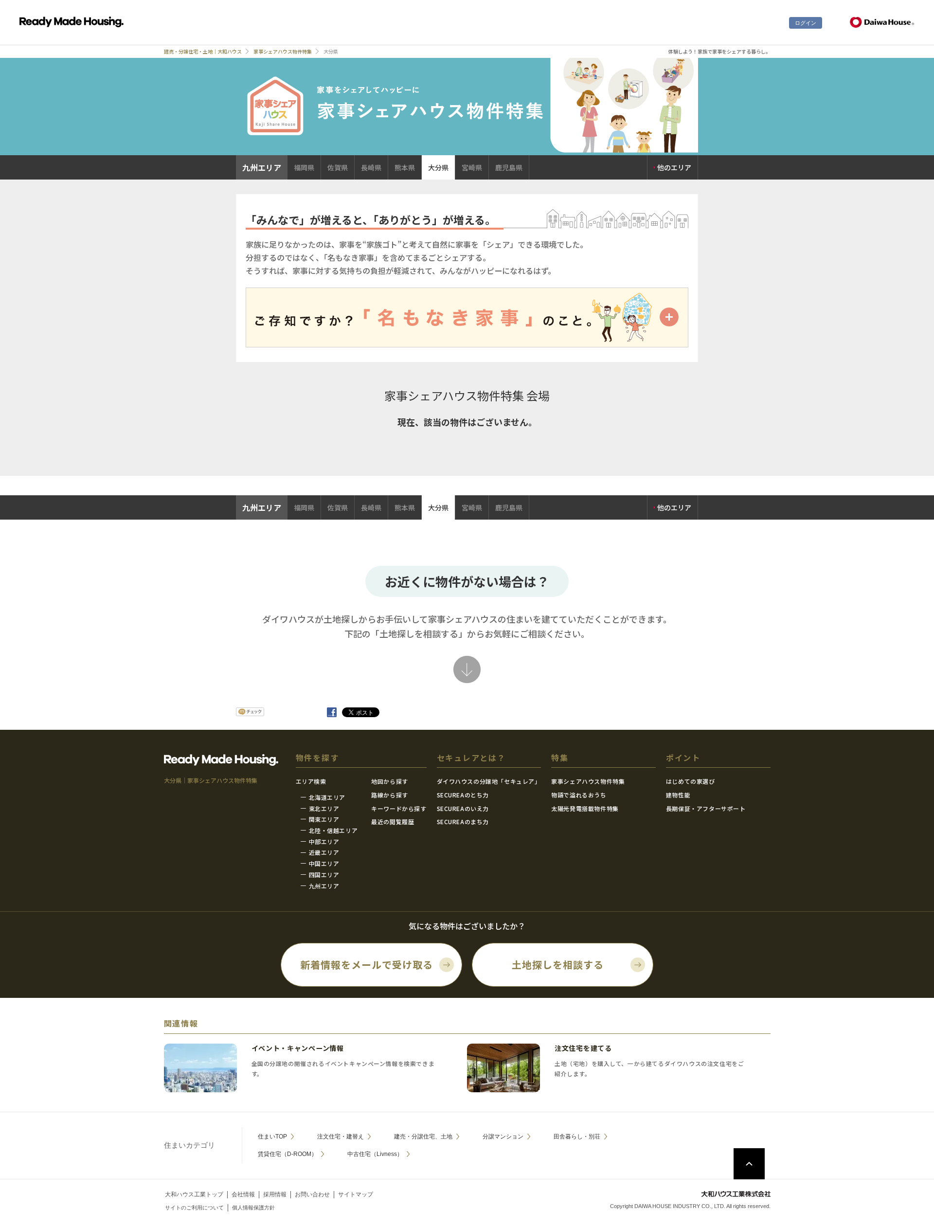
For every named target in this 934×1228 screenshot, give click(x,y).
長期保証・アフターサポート (706, 808)
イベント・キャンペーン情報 (297, 1048)
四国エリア (324, 874)
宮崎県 (472, 167)
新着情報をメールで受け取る (366, 964)
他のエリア (674, 167)
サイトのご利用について (194, 1207)
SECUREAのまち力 (463, 821)
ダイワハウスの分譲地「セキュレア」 (489, 781)
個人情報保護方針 (253, 1207)
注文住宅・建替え (340, 1136)
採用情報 (275, 1194)
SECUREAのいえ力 (463, 808)
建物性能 (678, 795)
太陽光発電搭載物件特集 (585, 808)
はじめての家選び (690, 781)
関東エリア (324, 819)
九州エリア (324, 886)
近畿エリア (324, 852)
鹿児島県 (508, 167)
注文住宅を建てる (583, 1048)
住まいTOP (272, 1136)
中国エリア (324, 863)
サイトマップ (355, 1194)
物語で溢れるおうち (578, 795)
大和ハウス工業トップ (194, 1194)
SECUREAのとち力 (463, 795)
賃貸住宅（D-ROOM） (287, 1154)
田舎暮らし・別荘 (577, 1136)
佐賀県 (337, 167)
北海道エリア (327, 797)
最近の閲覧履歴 (392, 821)
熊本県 (405, 167)
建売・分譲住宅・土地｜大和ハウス (203, 51)
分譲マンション (503, 1136)
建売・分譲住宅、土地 (423, 1136)
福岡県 (304, 167)
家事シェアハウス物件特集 (282, 51)
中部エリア (324, 841)
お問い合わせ (312, 1194)
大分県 (438, 167)
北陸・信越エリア (333, 830)
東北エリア (324, 808)
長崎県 (371, 167)
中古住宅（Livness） (375, 1154)
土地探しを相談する (558, 964)
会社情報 (243, 1194)
